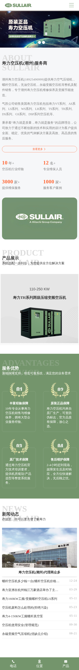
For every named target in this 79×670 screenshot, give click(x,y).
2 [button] (39, 42)
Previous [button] (5, 27)
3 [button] (43, 42)
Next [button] (73, 27)
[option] (39, 29)
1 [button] (35, 42)
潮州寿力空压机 (18, 5)
